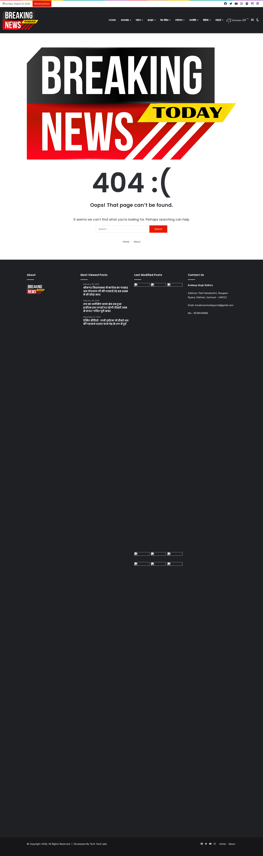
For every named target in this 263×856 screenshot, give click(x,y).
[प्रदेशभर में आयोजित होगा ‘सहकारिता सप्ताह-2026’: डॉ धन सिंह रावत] (141, 556)
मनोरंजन (178, 20)
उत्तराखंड (125, 20)
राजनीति (192, 20)
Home (112, 20)
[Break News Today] (20, 20)
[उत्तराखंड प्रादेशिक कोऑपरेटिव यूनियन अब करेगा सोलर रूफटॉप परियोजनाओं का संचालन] (158, 696)
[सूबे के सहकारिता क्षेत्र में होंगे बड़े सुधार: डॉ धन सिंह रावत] (158, 556)
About (137, 241)
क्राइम (150, 20)
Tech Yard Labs (98, 843)
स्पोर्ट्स (218, 20)
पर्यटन (138, 20)
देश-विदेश (164, 20)
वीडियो (205, 20)
